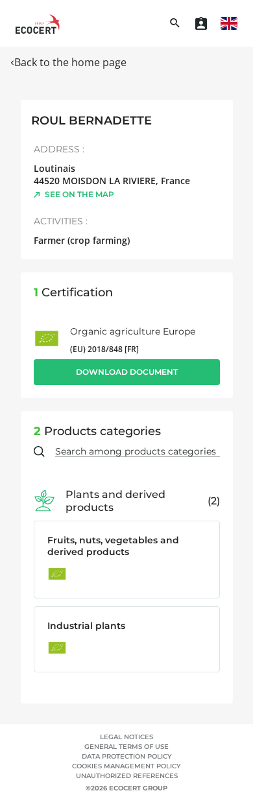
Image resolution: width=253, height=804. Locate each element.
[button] (229, 23)
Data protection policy (127, 756)
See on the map (79, 194)
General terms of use (126, 746)
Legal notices (126, 737)
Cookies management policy (126, 766)
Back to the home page (70, 62)
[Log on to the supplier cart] (201, 23)
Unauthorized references (127, 776)
